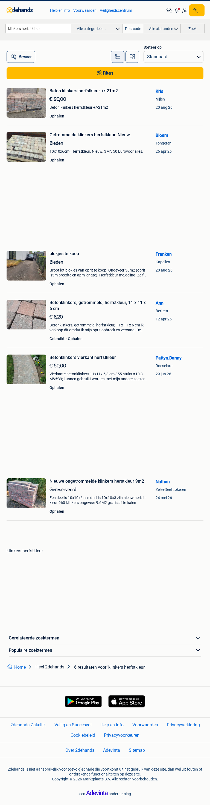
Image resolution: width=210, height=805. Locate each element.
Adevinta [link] (111, 750)
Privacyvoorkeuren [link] (121, 735)
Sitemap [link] (137, 750)
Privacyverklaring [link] (183, 724)
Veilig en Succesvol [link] (73, 724)
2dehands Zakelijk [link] (28, 724)
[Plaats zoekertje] (197, 10)
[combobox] (38, 28)
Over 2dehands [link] (79, 750)
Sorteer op (153, 47)
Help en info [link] (60, 10)
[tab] (117, 57)
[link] (25, 10)
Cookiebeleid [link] (83, 735)
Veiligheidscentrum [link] (116, 10)
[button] (176, 10)
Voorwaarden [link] (85, 10)
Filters (108, 73)
